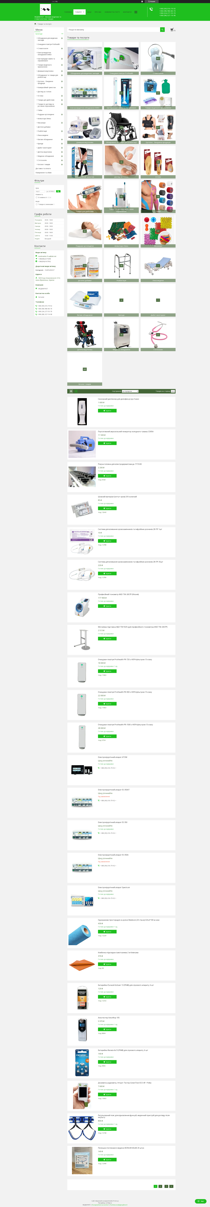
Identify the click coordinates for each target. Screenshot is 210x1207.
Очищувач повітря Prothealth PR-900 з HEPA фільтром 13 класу (125, 692)
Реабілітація (42, 131)
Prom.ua (116, 1201)
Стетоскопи (42, 160)
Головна (68, 12)
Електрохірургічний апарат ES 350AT (114, 790)
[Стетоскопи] (158, 334)
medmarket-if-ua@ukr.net (47, 256)
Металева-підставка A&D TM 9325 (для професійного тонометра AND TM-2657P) (132, 627)
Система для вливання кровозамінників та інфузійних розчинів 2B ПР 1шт (130, 529)
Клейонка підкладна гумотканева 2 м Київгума (118, 953)
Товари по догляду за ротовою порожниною (46, 105)
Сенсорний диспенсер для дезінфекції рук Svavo (118, 399)
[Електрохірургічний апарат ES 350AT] (82, 802)
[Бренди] (121, 300)
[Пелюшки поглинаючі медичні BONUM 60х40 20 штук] (82, 1160)
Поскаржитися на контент (100, 1205)
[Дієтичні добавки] (84, 265)
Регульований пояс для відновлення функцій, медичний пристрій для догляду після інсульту (134, 1116)
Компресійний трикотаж (47, 87)
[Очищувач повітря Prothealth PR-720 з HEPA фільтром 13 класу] (82, 672)
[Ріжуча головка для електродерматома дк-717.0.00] (82, 477)
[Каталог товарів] (84, 369)
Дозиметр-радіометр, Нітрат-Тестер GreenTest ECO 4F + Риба (124, 1083)
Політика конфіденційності (118, 1205)
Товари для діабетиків (46, 100)
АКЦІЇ (89, 12)
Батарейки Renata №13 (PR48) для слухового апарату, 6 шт (123, 1050)
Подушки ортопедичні (46, 114)
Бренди (40, 144)
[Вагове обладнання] (84, 300)
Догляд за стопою (44, 92)
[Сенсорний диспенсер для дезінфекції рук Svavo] (82, 411)
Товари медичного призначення (45, 66)
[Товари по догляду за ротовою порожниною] (121, 196)
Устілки (40, 96)
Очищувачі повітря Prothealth (49, 44)
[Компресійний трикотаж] (84, 162)
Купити (108, 411)
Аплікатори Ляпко (44, 119)
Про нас (98, 12)
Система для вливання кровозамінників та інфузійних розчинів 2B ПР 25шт (130, 562)
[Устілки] (158, 162)
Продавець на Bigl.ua (105, 1203)
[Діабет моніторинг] (158, 300)
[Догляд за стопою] (121, 162)
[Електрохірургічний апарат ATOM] (82, 770)
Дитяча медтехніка (45, 152)
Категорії (39, 34)
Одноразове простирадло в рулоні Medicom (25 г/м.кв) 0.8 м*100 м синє (128, 920)
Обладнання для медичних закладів (48, 39)
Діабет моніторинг (45, 148)
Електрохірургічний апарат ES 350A (113, 855)
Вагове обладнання (45, 139)
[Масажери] (158, 231)
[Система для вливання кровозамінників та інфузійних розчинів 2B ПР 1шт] (82, 542)
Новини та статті (112, 12)
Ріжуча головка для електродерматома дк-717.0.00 (120, 464)
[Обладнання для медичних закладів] (84, 58)
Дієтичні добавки (44, 127)
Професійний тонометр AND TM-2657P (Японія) (118, 594)
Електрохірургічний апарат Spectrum (114, 887)
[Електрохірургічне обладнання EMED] (84, 93)
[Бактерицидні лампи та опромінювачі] (121, 93)
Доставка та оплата (43, 168)
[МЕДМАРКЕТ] (45, 9)
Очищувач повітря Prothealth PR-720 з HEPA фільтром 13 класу (125, 659)
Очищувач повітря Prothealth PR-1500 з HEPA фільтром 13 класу (125, 725)
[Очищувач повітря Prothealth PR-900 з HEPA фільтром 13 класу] (82, 704)
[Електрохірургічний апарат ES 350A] (82, 867)
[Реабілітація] (121, 265)
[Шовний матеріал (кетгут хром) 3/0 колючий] (82, 509)
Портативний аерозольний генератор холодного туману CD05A (125, 432)
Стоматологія (43, 48)
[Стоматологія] (158, 58)
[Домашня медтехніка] (84, 127)
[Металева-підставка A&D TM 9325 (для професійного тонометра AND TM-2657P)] (82, 639)
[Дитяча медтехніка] (84, 334)
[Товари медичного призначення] (158, 93)
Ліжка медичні (43, 135)
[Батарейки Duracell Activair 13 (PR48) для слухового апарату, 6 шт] (82, 998)
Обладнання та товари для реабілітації (48, 76)
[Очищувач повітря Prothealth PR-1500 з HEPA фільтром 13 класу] (82, 737)
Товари (78, 12)
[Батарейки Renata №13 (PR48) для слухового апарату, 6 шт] (82, 1063)
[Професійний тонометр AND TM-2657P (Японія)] (82, 607)
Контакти (127, 12)
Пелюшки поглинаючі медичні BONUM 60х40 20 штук (121, 1148)
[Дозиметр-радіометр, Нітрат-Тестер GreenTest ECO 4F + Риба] (82, 1095)
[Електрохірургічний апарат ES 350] (82, 835)
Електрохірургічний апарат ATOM (112, 757)
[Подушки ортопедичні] (84, 231)
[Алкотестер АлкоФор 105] (82, 1030)
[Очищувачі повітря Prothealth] (121, 58)
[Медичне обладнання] (121, 334)
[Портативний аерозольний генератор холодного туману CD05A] (82, 444)
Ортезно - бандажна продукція (45, 82)
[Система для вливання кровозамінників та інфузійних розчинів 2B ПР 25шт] (82, 574)
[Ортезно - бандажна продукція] (158, 127)
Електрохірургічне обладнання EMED (45, 54)
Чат (202, 1201)
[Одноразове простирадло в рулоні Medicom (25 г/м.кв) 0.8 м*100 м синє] (82, 932)
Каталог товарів (44, 164)
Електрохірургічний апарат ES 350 (112, 822)
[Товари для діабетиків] (84, 196)
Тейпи (40, 110)
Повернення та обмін (44, 173)
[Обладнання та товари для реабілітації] (121, 127)
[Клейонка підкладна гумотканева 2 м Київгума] (82, 965)
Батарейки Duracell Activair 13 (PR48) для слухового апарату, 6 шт (126, 985)
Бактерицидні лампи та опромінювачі (46, 60)
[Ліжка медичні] (158, 265)
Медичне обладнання (46, 156)
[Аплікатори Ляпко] (121, 231)
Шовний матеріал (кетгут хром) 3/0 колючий (117, 497)
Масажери (42, 123)
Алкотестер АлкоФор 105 (109, 1018)
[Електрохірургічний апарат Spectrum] (82, 900)
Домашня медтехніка (45, 71)
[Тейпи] (158, 196)
